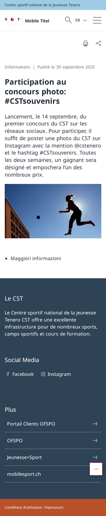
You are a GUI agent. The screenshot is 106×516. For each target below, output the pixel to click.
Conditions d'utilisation (23, 507)
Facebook (23, 374)
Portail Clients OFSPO (31, 423)
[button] (96, 469)
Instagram (59, 374)
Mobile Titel (37, 21)
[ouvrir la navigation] (97, 20)
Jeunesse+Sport (24, 457)
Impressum (53, 507)
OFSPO (15, 440)
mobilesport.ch (24, 474)
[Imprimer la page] (85, 43)
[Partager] (98, 43)
